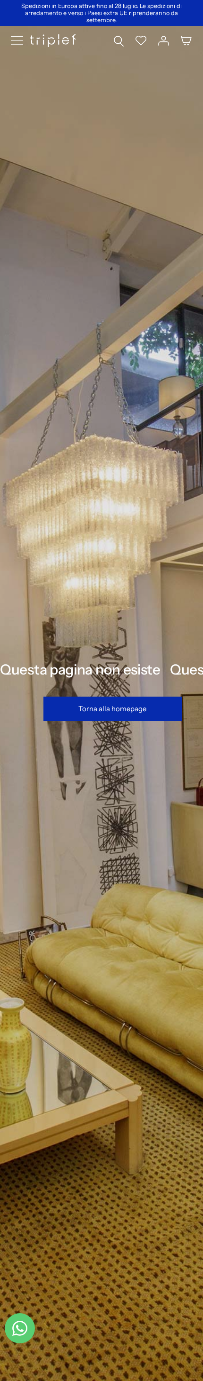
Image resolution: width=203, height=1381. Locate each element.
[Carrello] (186, 41)
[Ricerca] (119, 41)
